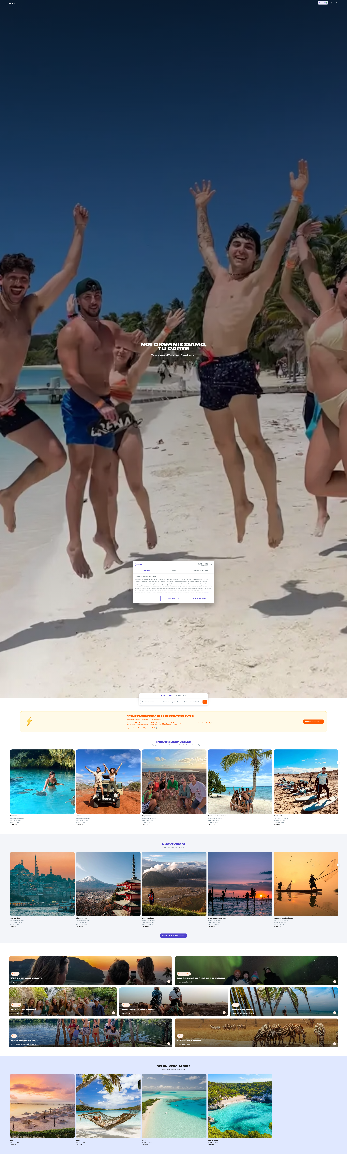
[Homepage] (12, 3)
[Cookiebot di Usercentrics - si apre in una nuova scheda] (200, 564)
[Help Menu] (331, 3)
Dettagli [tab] (173, 570)
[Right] (338, 762)
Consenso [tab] (146, 570)
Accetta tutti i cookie (199, 598)
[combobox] (150, 702)
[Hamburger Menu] (336, 3)
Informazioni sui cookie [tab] (200, 570)
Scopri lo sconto (312, 721)
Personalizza (172, 598)
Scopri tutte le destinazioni (173, 935)
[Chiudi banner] (211, 564)
